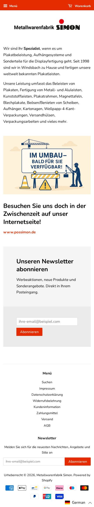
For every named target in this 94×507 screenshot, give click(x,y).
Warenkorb (82, 6)
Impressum (47, 388)
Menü (13, 6)
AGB (47, 425)
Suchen (47, 382)
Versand (47, 419)
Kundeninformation (47, 407)
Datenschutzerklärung (47, 394)
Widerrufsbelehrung (47, 401)
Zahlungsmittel (47, 413)
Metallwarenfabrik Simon (54, 475)
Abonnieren (29, 332)
